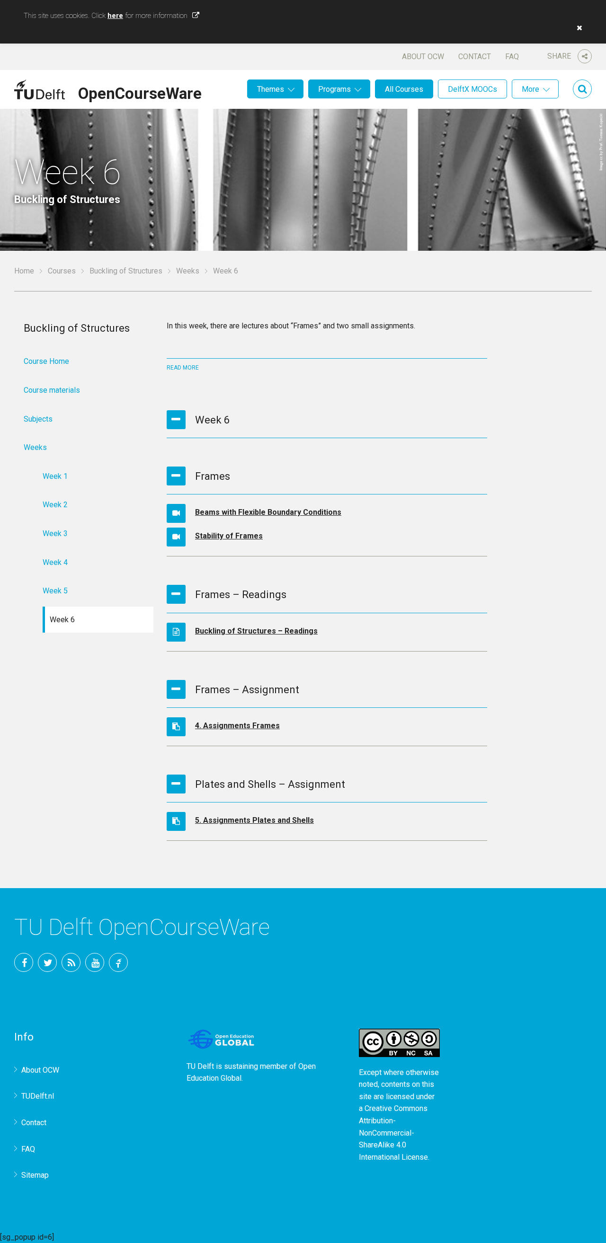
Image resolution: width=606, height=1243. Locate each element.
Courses (62, 270)
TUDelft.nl (37, 1096)
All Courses (404, 89)
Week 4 (55, 562)
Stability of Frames (229, 535)
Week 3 (55, 533)
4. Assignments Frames (237, 725)
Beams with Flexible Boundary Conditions (268, 512)
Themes (270, 89)
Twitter (47, 962)
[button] (577, 28)
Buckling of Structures (125, 270)
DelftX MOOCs (472, 89)
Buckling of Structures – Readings (256, 630)
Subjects (38, 418)
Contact (474, 56)
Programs (334, 89)
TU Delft (118, 962)
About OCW (423, 56)
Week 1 (55, 476)
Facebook (23, 962)
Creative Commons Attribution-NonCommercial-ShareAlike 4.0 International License (393, 1132)
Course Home (46, 361)
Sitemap (35, 1175)
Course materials (52, 390)
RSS (71, 962)
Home (24, 270)
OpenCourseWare (140, 91)
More (530, 89)
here (115, 15)
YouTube (94, 962)
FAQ (512, 56)
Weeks (187, 270)
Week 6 (62, 619)
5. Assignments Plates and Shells (254, 820)
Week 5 (55, 590)
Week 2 (55, 504)
